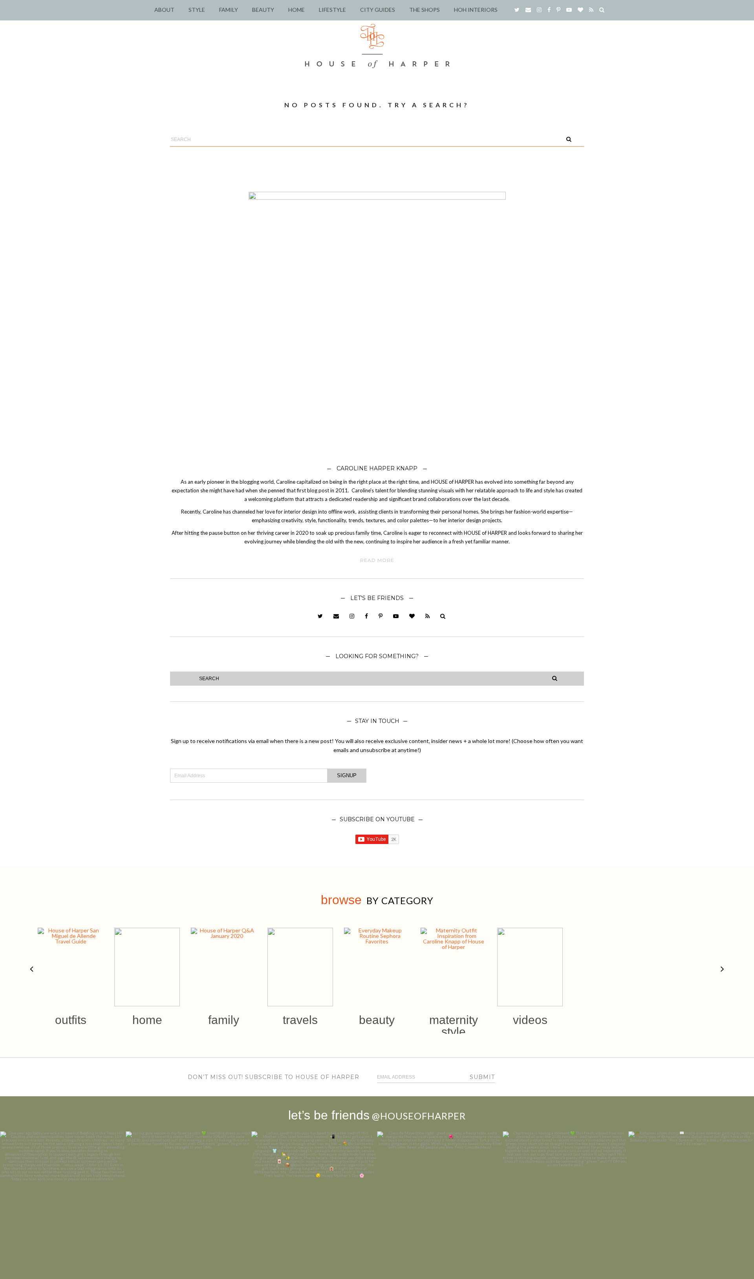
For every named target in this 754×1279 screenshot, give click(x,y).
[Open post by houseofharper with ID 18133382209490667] (314, 1194)
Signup (347, 775)
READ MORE (377, 560)
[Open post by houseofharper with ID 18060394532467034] (188, 1194)
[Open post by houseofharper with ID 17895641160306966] (691, 1194)
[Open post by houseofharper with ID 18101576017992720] (565, 1194)
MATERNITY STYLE (453, 1025)
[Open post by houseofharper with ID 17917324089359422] (440, 1194)
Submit (482, 1077)
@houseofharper (419, 1115)
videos (530, 1019)
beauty (377, 1019)
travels (300, 1019)
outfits (70, 1019)
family (223, 1019)
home (147, 1019)
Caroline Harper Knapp (377, 468)
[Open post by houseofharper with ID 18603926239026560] (63, 1194)
